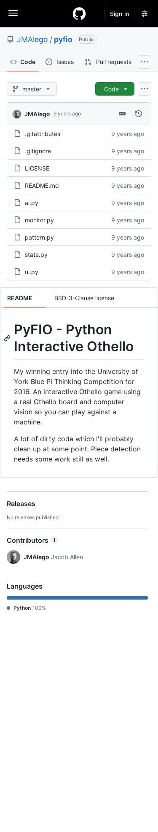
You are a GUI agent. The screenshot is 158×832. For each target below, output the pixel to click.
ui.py (31, 271)
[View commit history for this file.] (138, 114)
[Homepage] (79, 13)
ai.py (31, 202)
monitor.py (39, 220)
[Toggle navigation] (13, 13)
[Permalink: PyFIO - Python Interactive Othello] (8, 338)
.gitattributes (42, 133)
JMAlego (32, 39)
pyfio (63, 39)
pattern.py (39, 237)
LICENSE (37, 168)
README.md (42, 185)
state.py (36, 254)
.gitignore (38, 151)
